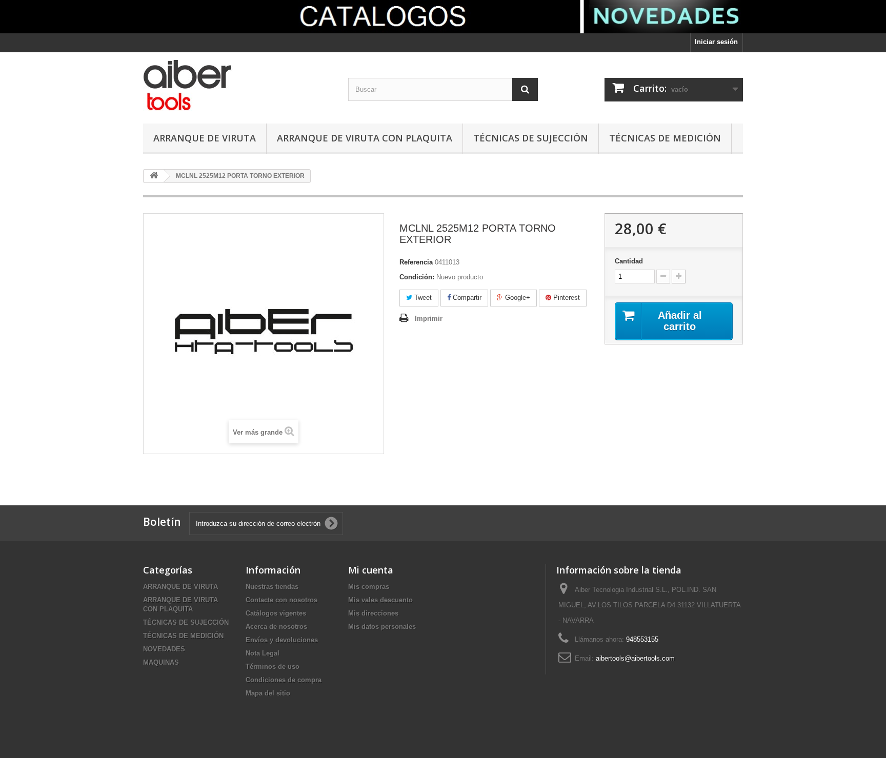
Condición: (416, 277)
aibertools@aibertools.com (635, 658)
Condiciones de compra (283, 680)
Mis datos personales (382, 626)
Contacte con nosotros (281, 600)
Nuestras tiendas (272, 586)
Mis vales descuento (380, 600)
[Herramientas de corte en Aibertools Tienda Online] (443, 16)
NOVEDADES (164, 649)
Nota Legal (262, 653)
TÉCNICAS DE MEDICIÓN (665, 138)
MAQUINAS (161, 662)
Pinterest (565, 297)
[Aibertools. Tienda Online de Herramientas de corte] (238, 85)
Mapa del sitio (268, 693)
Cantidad (629, 261)
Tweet (422, 297)
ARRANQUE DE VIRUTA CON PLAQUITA (364, 138)
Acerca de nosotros (276, 626)
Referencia (416, 262)
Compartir (466, 297)
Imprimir (428, 318)
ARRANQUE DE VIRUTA (204, 138)
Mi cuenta (370, 570)
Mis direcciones (373, 613)
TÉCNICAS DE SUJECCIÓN (530, 138)
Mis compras (368, 586)
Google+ (516, 297)
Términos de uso (272, 666)
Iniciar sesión (716, 42)
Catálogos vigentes (276, 613)
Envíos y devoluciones (282, 640)
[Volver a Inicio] (154, 176)
